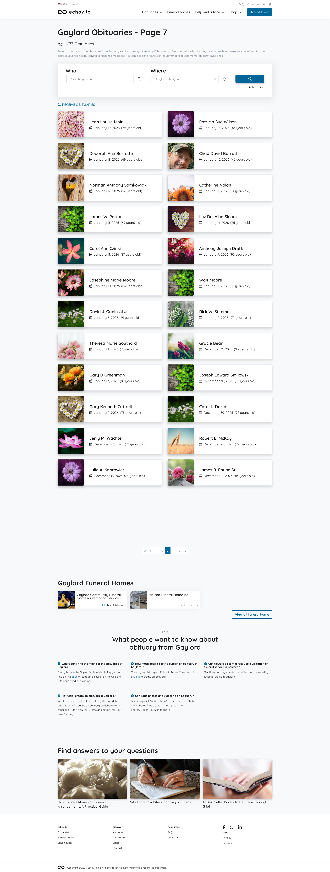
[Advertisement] (161, 516)
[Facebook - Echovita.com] (224, 828)
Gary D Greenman (107, 375)
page (75, 676)
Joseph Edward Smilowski (224, 375)
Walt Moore (210, 280)
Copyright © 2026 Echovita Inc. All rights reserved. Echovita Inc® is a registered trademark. (117, 867)
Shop (233, 12)
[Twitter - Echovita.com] (231, 828)
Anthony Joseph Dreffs (221, 248)
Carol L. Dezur (213, 406)
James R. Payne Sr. (217, 469)
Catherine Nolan (215, 185)
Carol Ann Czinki (105, 248)
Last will (117, 848)
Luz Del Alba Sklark (218, 216)
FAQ (241, 4)
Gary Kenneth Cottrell (110, 406)
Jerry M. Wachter (106, 438)
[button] (70, 4)
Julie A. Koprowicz (106, 469)
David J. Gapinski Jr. (108, 311)
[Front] (74, 12)
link (138, 676)
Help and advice (207, 12)
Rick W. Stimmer (215, 311)
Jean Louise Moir (106, 121)
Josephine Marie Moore (112, 280)
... (156, 551)
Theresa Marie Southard (113, 343)
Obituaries (150, 12)
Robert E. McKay (215, 438)
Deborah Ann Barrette (111, 153)
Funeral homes (178, 12)
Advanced (256, 87)
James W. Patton (106, 216)
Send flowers (261, 12)
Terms (226, 832)
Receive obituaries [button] (78, 105)
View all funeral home (252, 614)
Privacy (227, 837)
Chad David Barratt (218, 153)
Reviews (227, 843)
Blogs (116, 842)
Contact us (253, 4)
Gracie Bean (211, 343)
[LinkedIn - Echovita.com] (240, 828)
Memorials (119, 832)
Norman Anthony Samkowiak (118, 185)
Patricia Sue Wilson (218, 121)
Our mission (119, 837)
